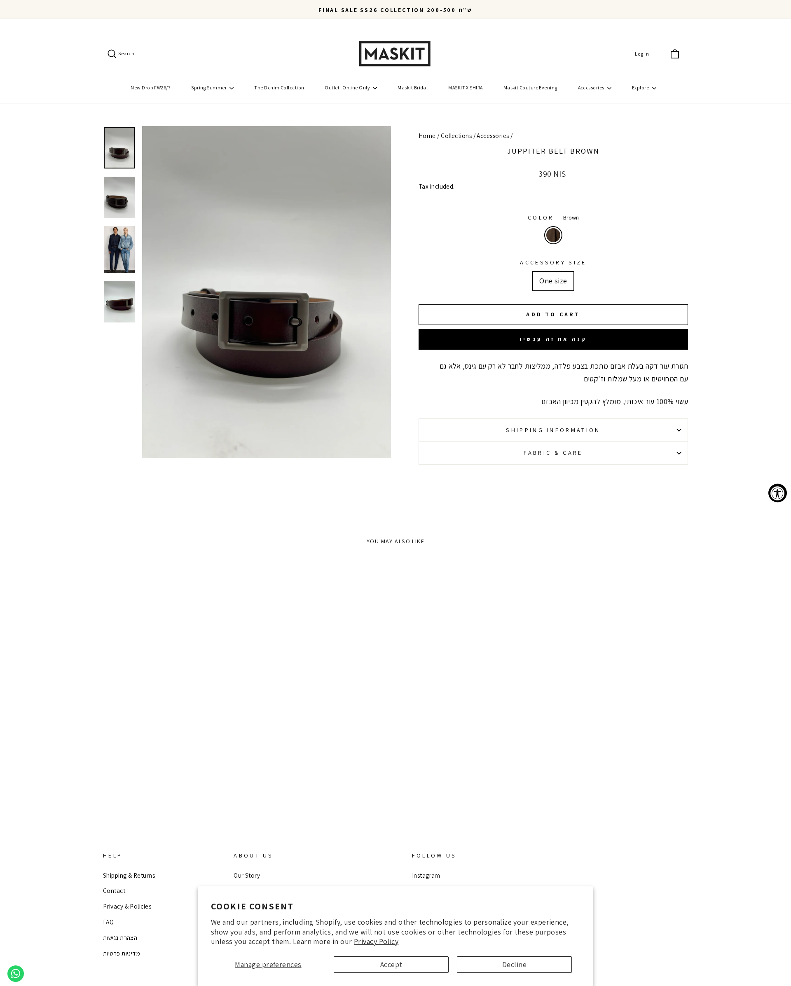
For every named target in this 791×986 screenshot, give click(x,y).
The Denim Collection (279, 87)
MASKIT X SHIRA (465, 87)
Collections (456, 135)
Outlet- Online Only (348, 87)
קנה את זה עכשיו (553, 339)
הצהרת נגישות (120, 937)
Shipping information (553, 430)
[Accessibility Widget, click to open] (777, 493)
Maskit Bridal (413, 87)
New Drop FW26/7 (151, 87)
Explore (641, 87)
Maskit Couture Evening (530, 87)
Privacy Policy (376, 941)
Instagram (426, 875)
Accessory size (553, 262)
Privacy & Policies (127, 906)
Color (553, 217)
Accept (391, 964)
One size (553, 280)
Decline (514, 964)
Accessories (591, 87)
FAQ (108, 922)
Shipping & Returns (129, 875)
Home (427, 135)
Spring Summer (209, 87)
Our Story (247, 875)
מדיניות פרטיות (121, 953)
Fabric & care (553, 452)
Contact (114, 890)
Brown (553, 235)
